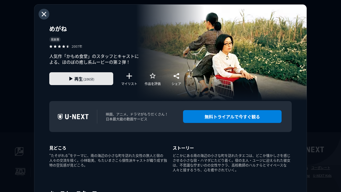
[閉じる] (44, 14)
